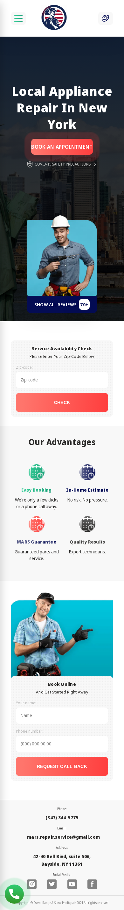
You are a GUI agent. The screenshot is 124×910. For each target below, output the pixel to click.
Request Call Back (62, 766)
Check (62, 402)
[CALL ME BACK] (105, 18)
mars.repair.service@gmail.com (63, 837)
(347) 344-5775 (62, 817)
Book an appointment (62, 146)
